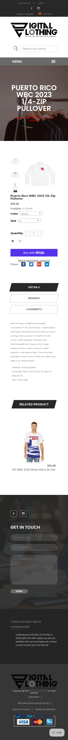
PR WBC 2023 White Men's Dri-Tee (33, 469)
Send (19, 591)
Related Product (34, 404)
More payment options (34, 260)
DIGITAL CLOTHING (38, 691)
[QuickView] (30, 422)
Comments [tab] (34, 309)
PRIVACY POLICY (22, 709)
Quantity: (16, 233)
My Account (24, 3)
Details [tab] (34, 287)
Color (14, 213)
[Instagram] (38, 8)
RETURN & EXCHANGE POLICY (34, 703)
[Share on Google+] (39, 264)
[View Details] (37, 422)
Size (13, 220)
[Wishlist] (20, 241)
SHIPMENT (33, 697)
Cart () (47, 14)
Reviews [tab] (34, 298)
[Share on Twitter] (31, 264)
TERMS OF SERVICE (45, 709)
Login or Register (25, 14)
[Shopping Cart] (12, 241)
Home (32, 115)
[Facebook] (31, 8)
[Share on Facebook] (23, 264)
